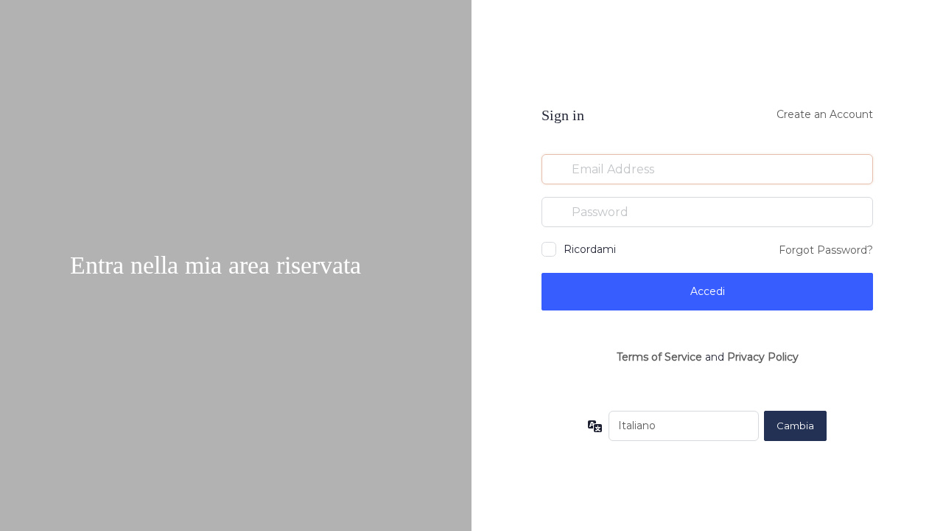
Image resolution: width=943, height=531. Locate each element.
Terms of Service (659, 357)
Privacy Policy (763, 357)
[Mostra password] (858, 211)
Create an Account (825, 114)
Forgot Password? (826, 250)
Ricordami (590, 249)
